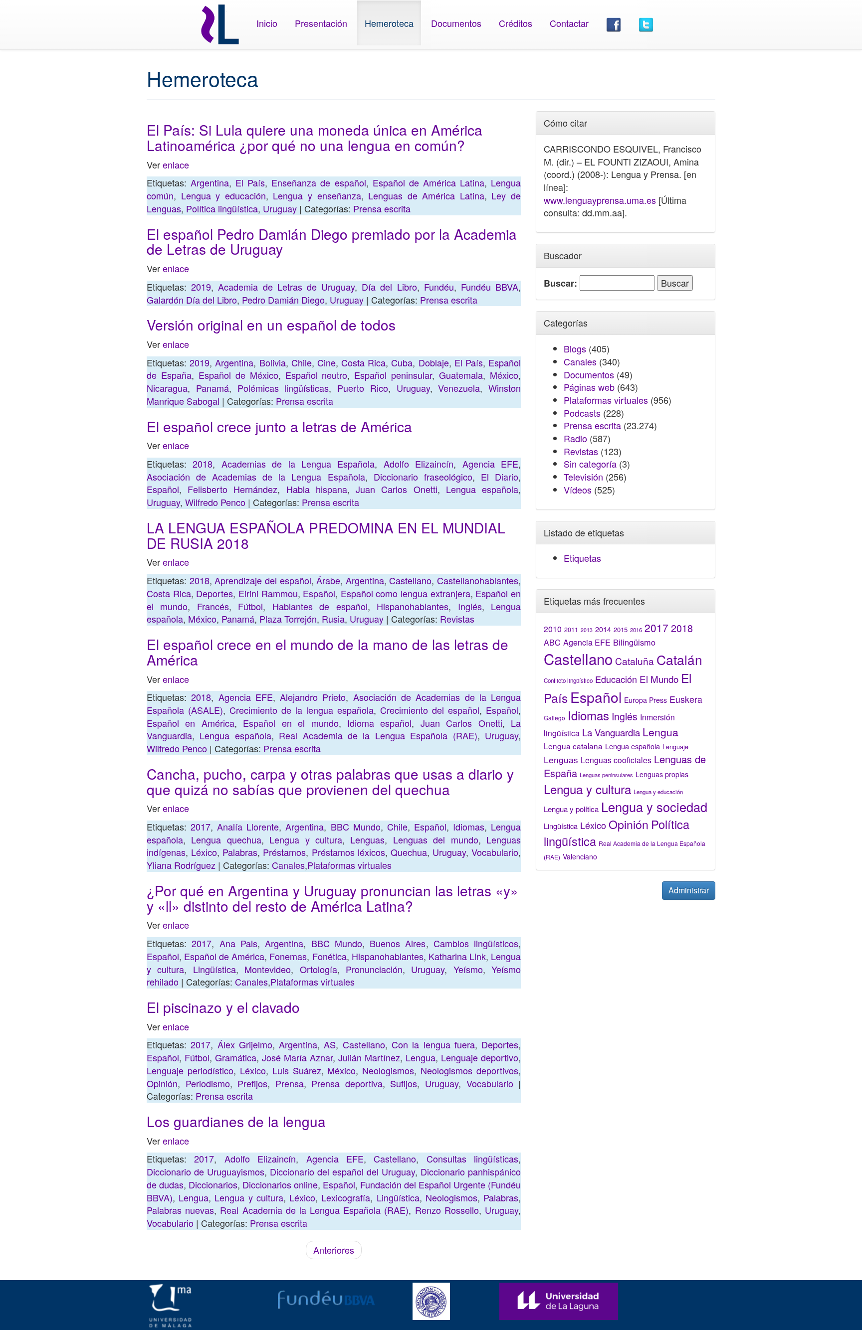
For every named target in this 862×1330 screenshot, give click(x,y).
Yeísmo (468, 969)
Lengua (420, 1057)
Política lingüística (222, 208)
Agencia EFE (490, 463)
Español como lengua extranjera (405, 593)
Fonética (329, 956)
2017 (201, 826)
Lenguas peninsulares (606, 775)
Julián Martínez (369, 1057)
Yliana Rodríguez (181, 864)
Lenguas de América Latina (426, 195)
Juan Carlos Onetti (396, 489)
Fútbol (250, 606)
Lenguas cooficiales (616, 759)
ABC (552, 642)
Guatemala (461, 374)
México (504, 374)
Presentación (321, 22)
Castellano (410, 580)
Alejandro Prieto (313, 696)
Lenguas (367, 839)
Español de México (238, 374)
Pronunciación (374, 969)
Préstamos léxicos (348, 851)
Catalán (679, 659)
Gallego (554, 717)
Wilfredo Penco (215, 502)
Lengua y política (571, 809)
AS (330, 1044)
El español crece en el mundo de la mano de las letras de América (327, 651)
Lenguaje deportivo (479, 1057)
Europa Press (645, 700)
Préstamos (284, 851)
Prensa (289, 1083)
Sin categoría (590, 463)
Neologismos (388, 1070)
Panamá (212, 387)
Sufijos (403, 1083)
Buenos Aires (398, 943)
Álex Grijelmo (244, 1044)
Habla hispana (316, 489)
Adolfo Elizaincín (418, 463)
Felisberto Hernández (232, 489)
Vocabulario (494, 851)
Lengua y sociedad (654, 807)
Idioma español (379, 722)
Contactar (569, 22)
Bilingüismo (634, 642)
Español (163, 489)
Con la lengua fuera (433, 1044)
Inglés (470, 606)
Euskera (685, 699)
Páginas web (589, 386)
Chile (301, 362)
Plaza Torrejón (288, 618)
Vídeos (578, 489)
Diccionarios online (280, 1184)
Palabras (239, 851)
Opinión (162, 1083)
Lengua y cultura (305, 839)
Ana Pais (238, 943)
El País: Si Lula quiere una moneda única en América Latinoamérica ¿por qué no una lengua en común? (314, 137)
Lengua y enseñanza (317, 195)
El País (250, 182)
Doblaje (434, 362)
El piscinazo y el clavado (223, 1007)
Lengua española (482, 489)
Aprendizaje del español (263, 580)
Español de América (224, 956)
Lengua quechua (226, 839)
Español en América (190, 722)
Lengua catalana (573, 745)
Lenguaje (675, 746)
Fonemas (288, 956)
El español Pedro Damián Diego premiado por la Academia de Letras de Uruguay (332, 241)
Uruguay (280, 208)
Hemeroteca (389, 22)
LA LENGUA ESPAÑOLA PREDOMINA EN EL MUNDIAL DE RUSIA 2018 (326, 535)
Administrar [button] (688, 890)
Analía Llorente (248, 826)
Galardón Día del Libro (192, 299)
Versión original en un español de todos (271, 324)
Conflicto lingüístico (568, 680)
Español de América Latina (428, 182)
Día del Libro (389, 286)
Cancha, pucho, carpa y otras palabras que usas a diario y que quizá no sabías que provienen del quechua (330, 781)
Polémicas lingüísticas (283, 387)
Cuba (402, 362)
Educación (616, 678)
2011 (571, 629)
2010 (553, 628)
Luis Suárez (296, 1070)
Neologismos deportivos (469, 1070)
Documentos (456, 22)
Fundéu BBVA (489, 286)
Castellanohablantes (477, 580)
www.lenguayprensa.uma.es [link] (600, 199)
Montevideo (267, 969)
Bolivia (272, 362)
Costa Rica (363, 362)
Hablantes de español (320, 606)
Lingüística (214, 969)
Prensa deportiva (347, 1083)
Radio (575, 438)
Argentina (210, 182)
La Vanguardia (611, 732)
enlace (176, 164)
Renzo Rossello (447, 1209)
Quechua (409, 851)
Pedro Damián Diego (283, 299)
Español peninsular (393, 374)
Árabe (328, 580)
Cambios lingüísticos (475, 943)
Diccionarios (213, 1184)
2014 (603, 629)
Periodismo (208, 1083)
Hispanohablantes (412, 606)
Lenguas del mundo (435, 839)
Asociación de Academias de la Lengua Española (256, 476)
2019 (201, 286)
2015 (621, 629)
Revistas (457, 618)
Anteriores (333, 1249)
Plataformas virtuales (349, 864)
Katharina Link (457, 956)
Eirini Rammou (268, 593)
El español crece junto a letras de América (279, 426)
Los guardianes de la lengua (236, 1121)
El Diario (499, 476)
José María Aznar (297, 1057)
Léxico (204, 851)
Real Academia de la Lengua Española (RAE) (378, 735)
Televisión (583, 476)
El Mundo (659, 678)
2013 (587, 630)
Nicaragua (167, 387)
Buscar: (560, 283)
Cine (326, 362)
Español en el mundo (290, 722)
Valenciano (580, 856)
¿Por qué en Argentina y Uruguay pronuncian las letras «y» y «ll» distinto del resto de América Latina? (332, 898)
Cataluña (634, 660)
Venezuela (459, 387)
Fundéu (439, 286)
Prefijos (252, 1083)
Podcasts (582, 412)
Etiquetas (582, 557)
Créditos (515, 22)
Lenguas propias (662, 774)
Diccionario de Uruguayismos (205, 1171)
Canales (288, 864)
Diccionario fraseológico (423, 476)
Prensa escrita (382, 208)
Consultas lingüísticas (472, 1158)
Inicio (266, 22)
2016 (636, 630)
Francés (213, 606)
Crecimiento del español (429, 709)
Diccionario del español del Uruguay (342, 1171)
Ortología (318, 969)
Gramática (235, 1057)
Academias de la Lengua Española (298, 463)
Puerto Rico (362, 387)
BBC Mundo (356, 826)
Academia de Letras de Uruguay (286, 286)
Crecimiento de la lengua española (301, 709)
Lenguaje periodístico (190, 1070)
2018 (203, 463)
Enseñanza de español (318, 182)
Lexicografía (345, 1197)
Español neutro (316, 374)
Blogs (575, 348)
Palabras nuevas (180, 1209)
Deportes (214, 593)
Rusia (333, 618)
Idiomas (468, 826)
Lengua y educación (223, 195)
